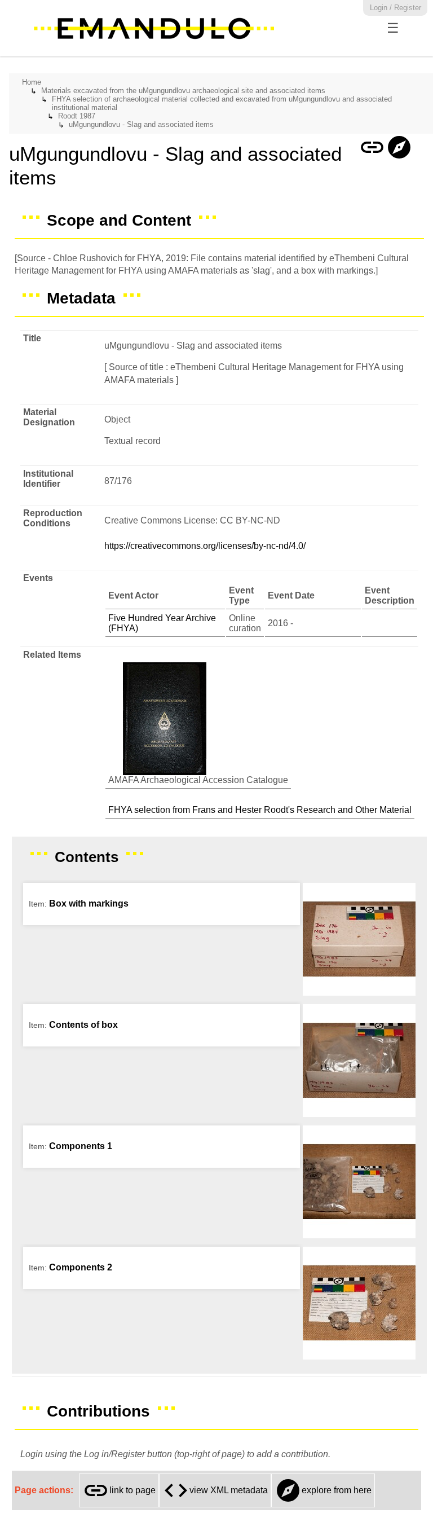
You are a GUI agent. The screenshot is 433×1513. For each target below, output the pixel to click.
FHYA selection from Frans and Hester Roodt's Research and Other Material (260, 810)
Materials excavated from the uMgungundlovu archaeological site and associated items (183, 90)
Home (31, 82)
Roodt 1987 (76, 116)
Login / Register (395, 7)
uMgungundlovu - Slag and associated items (141, 124)
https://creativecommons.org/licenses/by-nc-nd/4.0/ (205, 546)
